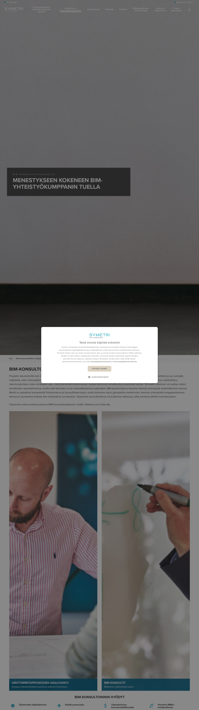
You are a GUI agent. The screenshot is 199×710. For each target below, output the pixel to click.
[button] (99, 376)
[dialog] (99, 355)
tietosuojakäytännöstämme (125, 361)
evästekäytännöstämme (101, 361)
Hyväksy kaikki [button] (99, 368)
